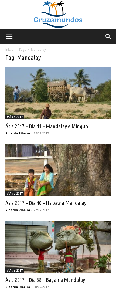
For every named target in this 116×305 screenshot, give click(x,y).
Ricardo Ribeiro (17, 133)
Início (9, 49)
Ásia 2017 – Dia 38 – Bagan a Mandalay (45, 279)
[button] (9, 36)
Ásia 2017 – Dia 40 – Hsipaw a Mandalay (45, 202)
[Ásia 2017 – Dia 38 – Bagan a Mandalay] (58, 247)
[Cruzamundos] (58, 14)
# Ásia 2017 (15, 117)
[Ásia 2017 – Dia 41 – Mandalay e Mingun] (58, 93)
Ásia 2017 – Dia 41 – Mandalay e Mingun (46, 126)
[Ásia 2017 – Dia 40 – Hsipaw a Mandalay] (58, 170)
